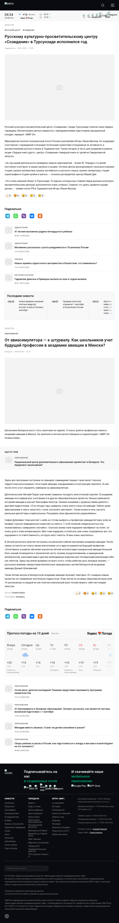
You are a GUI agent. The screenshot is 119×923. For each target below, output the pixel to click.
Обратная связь (59, 834)
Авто (7, 834)
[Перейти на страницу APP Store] (94, 787)
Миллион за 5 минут (37, 831)
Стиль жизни (11, 845)
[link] (21, 227)
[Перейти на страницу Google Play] (78, 787)
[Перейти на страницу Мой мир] (42, 787)
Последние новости (20, 296)
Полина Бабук (18, 592)
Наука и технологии (14, 824)
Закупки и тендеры (61, 827)
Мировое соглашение (38, 843)
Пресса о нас (58, 817)
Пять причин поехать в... (38, 855)
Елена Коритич (96, 833)
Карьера (56, 820)
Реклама (56, 824)
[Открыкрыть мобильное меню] (112, 5)
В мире (8, 820)
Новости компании (61, 813)
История (56, 806)
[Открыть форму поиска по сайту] (103, 5)
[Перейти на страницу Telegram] (58, 787)
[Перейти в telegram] (7, 216)
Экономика (10, 810)
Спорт (7, 831)
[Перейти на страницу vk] (26, 787)
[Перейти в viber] (24, 216)
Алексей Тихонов (100, 829)
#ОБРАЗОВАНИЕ (11, 334)
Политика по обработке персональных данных (24, 891)
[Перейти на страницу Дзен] (48, 787)
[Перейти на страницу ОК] (37, 787)
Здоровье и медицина (15, 827)
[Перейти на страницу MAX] (31, 787)
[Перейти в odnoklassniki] (40, 216)
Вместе (31, 803)
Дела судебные (35, 810)
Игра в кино (34, 817)
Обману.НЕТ (34, 846)
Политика (9, 803)
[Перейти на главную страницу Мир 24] (9, 5)
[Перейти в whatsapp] (16, 216)
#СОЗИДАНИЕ (28, 30)
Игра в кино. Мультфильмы (35, 821)
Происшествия (12, 813)
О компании (58, 803)
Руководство (58, 810)
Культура (9, 838)
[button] (7, 216)
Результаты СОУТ (60, 831)
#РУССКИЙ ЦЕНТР (12, 30)
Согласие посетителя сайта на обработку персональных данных (31, 894)
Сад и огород (11, 848)
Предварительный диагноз (37, 850)
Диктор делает (35, 813)
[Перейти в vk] (32, 216)
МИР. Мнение (34, 839)
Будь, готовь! (34, 806)
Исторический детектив (35, 826)
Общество (9, 806)
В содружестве (12, 817)
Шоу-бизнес (10, 841)
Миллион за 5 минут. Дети (38, 835)
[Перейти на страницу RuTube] (53, 787)
